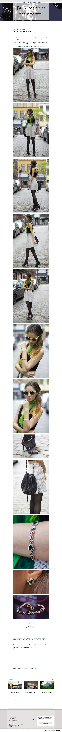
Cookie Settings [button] (47, 730)
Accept (58, 730)
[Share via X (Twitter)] (15, 672)
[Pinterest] (33, 722)
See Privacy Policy (32, 730)
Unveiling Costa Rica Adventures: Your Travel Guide (46, 691)
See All (53, 679)
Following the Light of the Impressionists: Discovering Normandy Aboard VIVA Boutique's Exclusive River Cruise (14, 691)
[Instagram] (33, 725)
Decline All (53, 730)
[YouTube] (33, 721)
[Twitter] (33, 719)
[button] (52, 21)
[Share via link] (20, 672)
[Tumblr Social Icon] (33, 724)
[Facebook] (33, 717)
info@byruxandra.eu (15, 720)
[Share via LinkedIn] (18, 672)
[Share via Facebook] (13, 672)
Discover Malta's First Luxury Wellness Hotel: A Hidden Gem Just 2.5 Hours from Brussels (30, 691)
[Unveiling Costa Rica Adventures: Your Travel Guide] (47, 685)
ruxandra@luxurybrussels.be (14, 722)
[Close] (60, 730)
